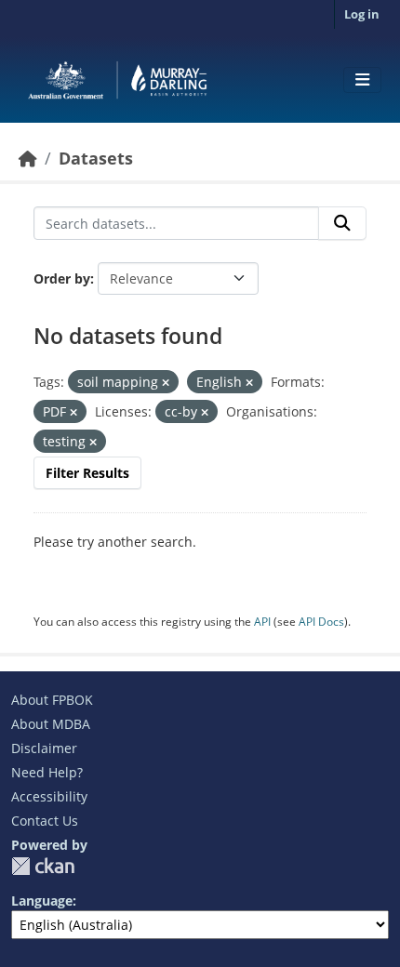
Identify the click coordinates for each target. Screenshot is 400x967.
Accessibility (49, 796)
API (262, 621)
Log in (362, 14)
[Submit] (342, 223)
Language (42, 900)
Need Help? (47, 772)
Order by (61, 278)
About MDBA (50, 724)
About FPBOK (52, 700)
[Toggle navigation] (362, 80)
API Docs (321, 621)
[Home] (28, 158)
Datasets (96, 158)
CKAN (42, 866)
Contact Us (44, 820)
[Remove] (165, 383)
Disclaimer (44, 748)
